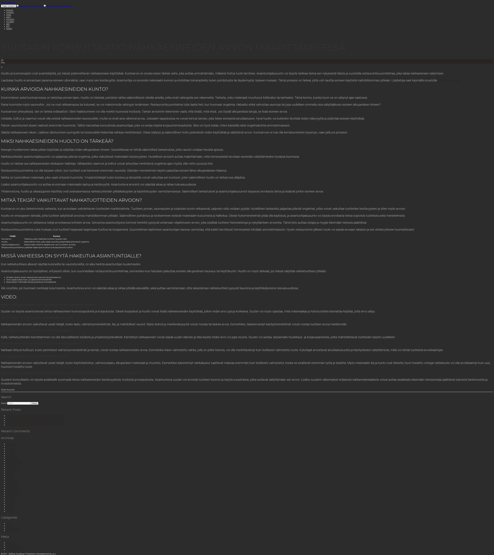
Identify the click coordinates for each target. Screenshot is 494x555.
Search (4, 403)
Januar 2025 (11, 486)
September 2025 (13, 467)
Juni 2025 (10, 474)
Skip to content (8, 2)
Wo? (8, 27)
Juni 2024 (10, 497)
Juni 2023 (10, 507)
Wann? (9, 29)
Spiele (9, 526)
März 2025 (10, 481)
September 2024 (13, 493)
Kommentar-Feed (14, 547)
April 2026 (10, 451)
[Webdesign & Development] (30, 6)
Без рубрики (12, 530)
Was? (8, 17)
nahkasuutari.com (449, 80)
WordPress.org (13, 550)
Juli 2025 (10, 472)
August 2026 (12, 444)
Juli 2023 (10, 504)
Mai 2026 (10, 449)
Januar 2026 (11, 458)
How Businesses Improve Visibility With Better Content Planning (35, 416)
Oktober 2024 (12, 490)
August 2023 (12, 502)
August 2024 (12, 495)
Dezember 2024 (13, 488)
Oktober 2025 (12, 465)
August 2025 (11, 469)
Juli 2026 (10, 446)
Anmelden (11, 543)
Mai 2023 (10, 509)
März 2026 (11, 453)
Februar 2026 (12, 456)
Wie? (8, 24)
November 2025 (13, 462)
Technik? (10, 22)
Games (9, 523)
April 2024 (10, 500)
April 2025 (10, 479)
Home (8, 15)
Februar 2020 (12, 511)
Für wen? (10, 20)
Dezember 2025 (13, 460)
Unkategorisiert (13, 528)
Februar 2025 (12, 483)
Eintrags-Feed (12, 545)
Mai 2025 (10, 476)
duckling (5, 65)
